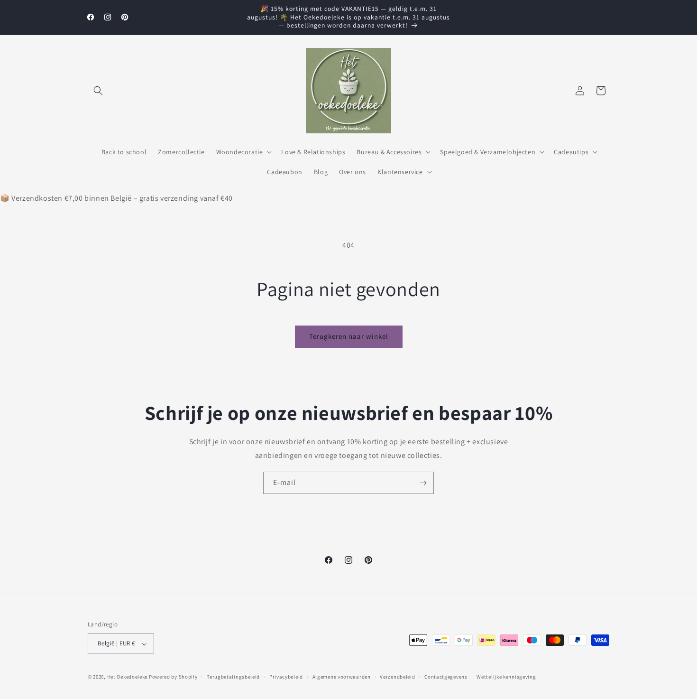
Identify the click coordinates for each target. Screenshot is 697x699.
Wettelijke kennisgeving (506, 676)
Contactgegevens (446, 676)
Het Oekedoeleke (127, 677)
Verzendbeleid (397, 676)
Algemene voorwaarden (341, 676)
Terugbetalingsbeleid (233, 676)
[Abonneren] (423, 483)
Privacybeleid (286, 676)
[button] (98, 90)
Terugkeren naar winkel (348, 336)
